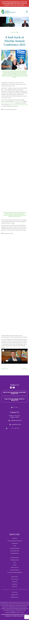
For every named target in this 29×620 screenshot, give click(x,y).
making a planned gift (23, 104)
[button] (11, 387)
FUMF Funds (13, 104)
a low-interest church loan (9, 103)
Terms (23, 612)
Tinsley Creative (20, 616)
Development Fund (18, 101)
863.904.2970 (18, 424)
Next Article (25, 368)
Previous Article (4, 368)
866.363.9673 (19, 420)
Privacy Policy (18, 612)
